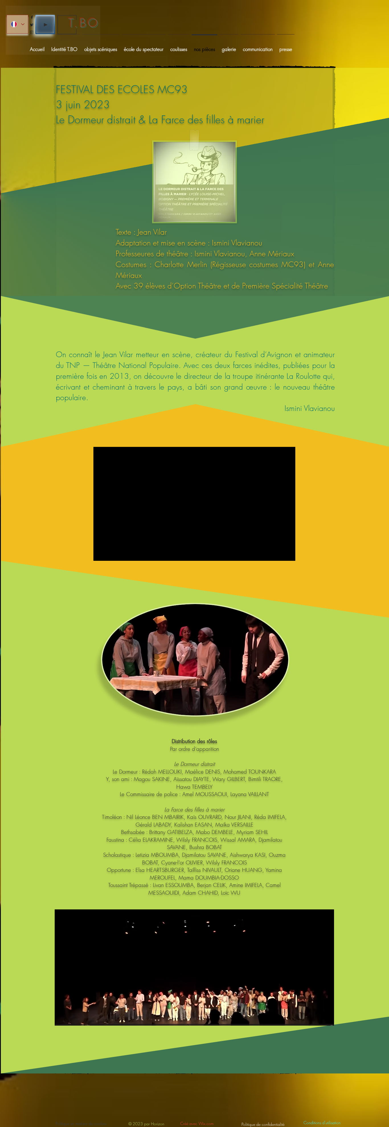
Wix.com (206, 1123)
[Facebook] (32, 17)
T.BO (84, 22)
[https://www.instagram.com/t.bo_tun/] (32, 32)
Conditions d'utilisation (322, 1122)
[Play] (45, 24)
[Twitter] (32, 25)
